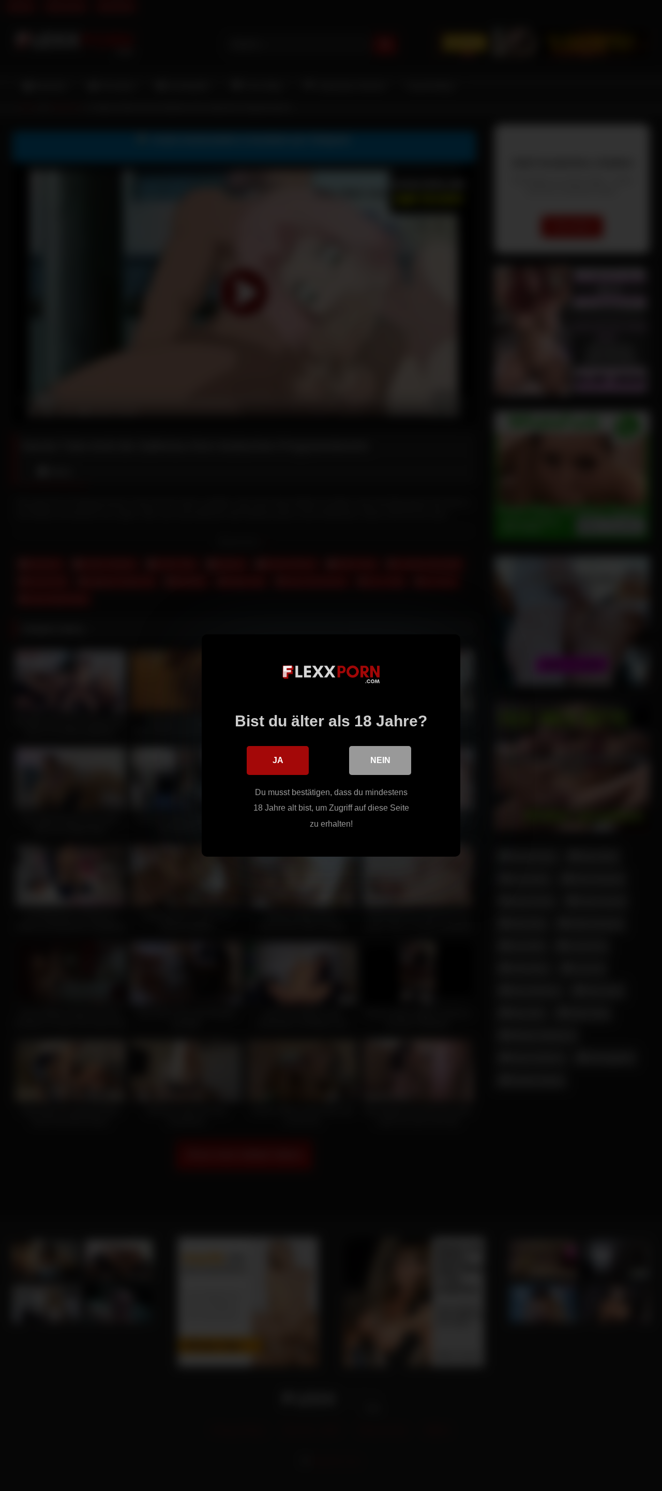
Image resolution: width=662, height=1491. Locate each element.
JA (278, 760)
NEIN (380, 760)
